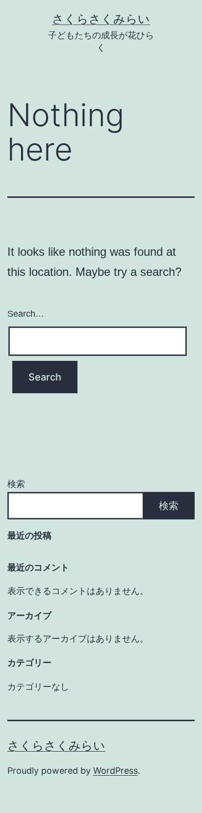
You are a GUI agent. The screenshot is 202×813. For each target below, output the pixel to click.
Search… (25, 314)
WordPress (115, 770)
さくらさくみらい (101, 19)
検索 (16, 484)
